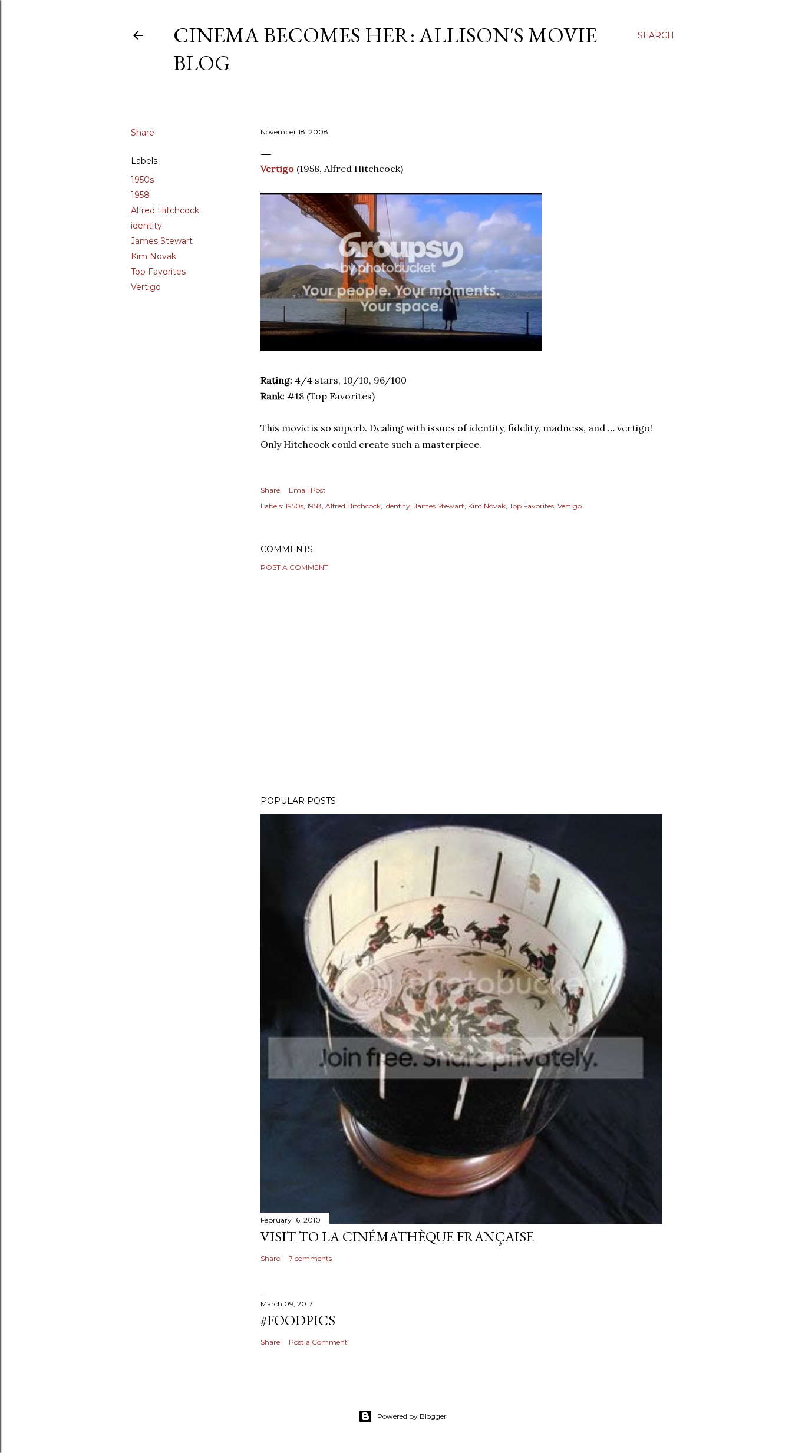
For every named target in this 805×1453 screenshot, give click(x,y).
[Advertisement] (461, 683)
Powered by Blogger (412, 1416)
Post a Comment (294, 567)
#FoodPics (297, 1320)
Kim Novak (153, 256)
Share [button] (142, 132)
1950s (142, 179)
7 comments (310, 1258)
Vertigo (146, 287)
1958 (140, 195)
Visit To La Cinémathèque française (397, 1236)
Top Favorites (158, 271)
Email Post (307, 490)
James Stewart (162, 241)
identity (146, 225)
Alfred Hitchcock (165, 210)
